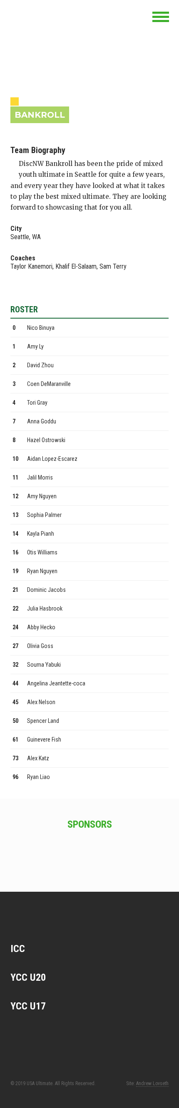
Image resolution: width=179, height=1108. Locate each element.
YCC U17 (28, 1006)
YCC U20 (28, 977)
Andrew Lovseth (152, 1083)
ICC (17, 949)
